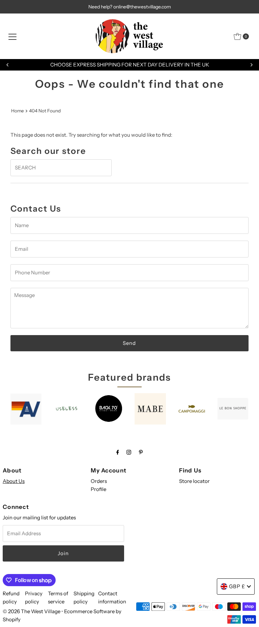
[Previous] (7, 64)
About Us (14, 481)
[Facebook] (117, 452)
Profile (98, 489)
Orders (99, 481)
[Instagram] (128, 452)
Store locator (194, 481)
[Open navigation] (12, 36)
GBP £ (237, 586)
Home (17, 110)
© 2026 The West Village (31, 611)
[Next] (251, 64)
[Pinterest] (141, 452)
